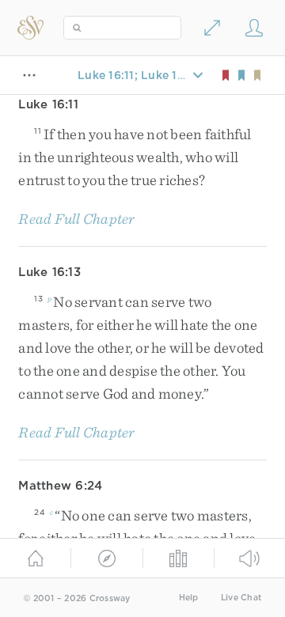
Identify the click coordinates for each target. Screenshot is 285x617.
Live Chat (241, 597)
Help (189, 597)
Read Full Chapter (76, 219)
